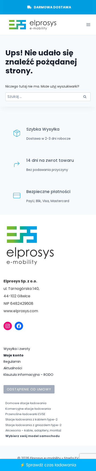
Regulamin (12, 361)
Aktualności (12, 368)
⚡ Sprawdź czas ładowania (48, 465)
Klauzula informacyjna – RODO (28, 374)
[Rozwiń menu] (88, 24)
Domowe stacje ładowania (25, 403)
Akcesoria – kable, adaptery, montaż (33, 430)
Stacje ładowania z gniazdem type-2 (33, 425)
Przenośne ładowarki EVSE (25, 414)
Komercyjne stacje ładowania (28, 409)
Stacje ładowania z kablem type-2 (31, 419)
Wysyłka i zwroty (16, 348)
